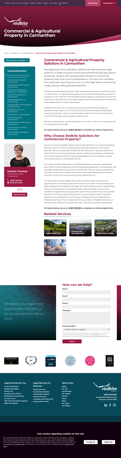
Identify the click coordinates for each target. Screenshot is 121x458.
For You (64, 389)
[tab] (57, 214)
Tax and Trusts (9, 398)
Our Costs (53, 3)
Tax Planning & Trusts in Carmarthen (18, 128)
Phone (65, 303)
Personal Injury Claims (12, 393)
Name (64, 289)
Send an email (16, 183)
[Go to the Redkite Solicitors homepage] (60, 21)
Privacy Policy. (96, 334)
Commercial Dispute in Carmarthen (17, 81)
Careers (33, 3)
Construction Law (39, 396)
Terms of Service (101, 336)
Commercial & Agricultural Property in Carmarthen (19, 76)
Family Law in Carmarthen (19, 114)
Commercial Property (41, 394)
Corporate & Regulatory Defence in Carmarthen (17, 91)
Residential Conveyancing (14, 396)
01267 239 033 (16, 180)
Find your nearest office (108, 399)
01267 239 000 (75, 130)
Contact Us (15, 53)
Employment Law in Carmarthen (16, 111)
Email (64, 296)
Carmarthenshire (27, 53)
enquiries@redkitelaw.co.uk (106, 397)
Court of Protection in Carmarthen (17, 96)
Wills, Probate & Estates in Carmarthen (18, 133)
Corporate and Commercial (43, 399)
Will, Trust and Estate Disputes (16, 401)
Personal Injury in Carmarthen (15, 118)
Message (66, 310)
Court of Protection (11, 386)
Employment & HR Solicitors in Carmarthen (19, 106)
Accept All (90, 442)
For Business (66, 391)
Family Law (8, 391)
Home (7, 3)
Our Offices (63, 3)
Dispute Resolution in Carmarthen (17, 101)
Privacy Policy (90, 336)
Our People (23, 3)
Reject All (108, 442)
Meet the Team (20, 194)
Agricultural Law (39, 389)
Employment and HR (41, 401)
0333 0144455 (110, 394)
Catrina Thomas (17, 171)
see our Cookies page (16, 444)
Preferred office (68, 326)
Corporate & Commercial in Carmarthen (19, 86)
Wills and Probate (11, 403)
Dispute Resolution (11, 389)
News (45, 3)
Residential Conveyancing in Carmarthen (19, 123)
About (39, 3)
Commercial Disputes (41, 392)
